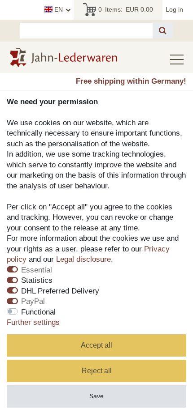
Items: (126, 9)
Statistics (37, 280)
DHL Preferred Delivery (60, 291)
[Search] (163, 30)
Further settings (33, 322)
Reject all (97, 370)
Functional (38, 312)
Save (96, 396)
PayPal (33, 301)
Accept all (96, 345)
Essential (36, 270)
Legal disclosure (83, 259)
